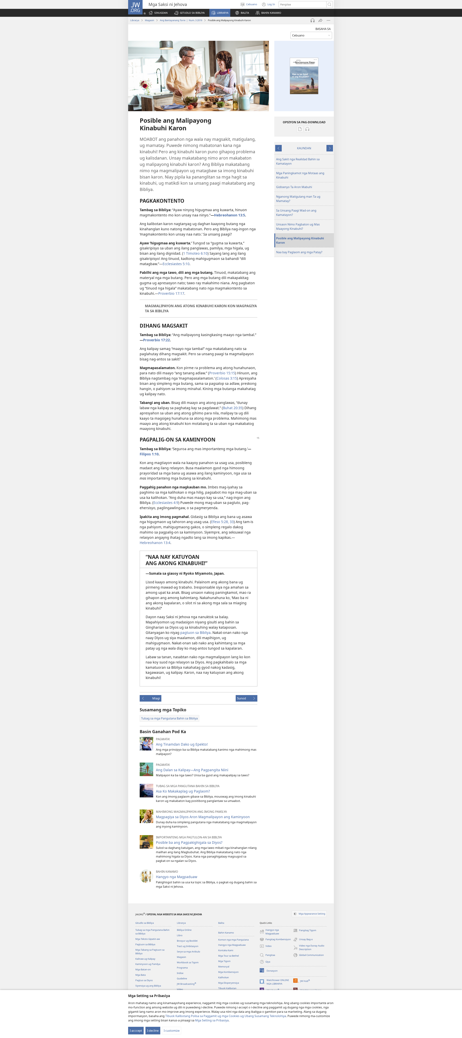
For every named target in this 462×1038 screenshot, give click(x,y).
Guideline (182, 978)
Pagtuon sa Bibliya (145, 944)
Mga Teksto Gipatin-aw (147, 939)
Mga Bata (140, 974)
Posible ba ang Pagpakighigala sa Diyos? (189, 842)
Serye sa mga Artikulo (188, 951)
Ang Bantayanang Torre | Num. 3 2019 (181, 20)
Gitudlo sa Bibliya (144, 922)
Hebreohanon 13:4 (155, 542)
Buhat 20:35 (232, 407)
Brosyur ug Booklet (187, 940)
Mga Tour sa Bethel (228, 955)
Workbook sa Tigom (188, 962)
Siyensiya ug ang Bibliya (148, 985)
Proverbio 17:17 (171, 293)
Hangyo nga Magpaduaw (176, 876)
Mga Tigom (224, 961)
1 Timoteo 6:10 (195, 253)
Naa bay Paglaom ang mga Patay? (299, 252)
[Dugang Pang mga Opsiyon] (328, 20)
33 (231, 521)
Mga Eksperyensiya (228, 982)
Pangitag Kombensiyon (275, 940)
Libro (179, 935)
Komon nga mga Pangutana (233, 939)
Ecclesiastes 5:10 (176, 263)
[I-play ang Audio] (312, 20)
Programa (182, 967)
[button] (189, 13)
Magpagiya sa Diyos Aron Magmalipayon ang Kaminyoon (203, 816)
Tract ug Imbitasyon (187, 946)
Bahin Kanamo (226, 932)
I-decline (153, 1031)
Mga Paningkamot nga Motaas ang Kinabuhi (300, 175)
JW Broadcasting (186, 983)
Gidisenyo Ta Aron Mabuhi (294, 187)
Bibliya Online (184, 930)
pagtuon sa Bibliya (195, 632)
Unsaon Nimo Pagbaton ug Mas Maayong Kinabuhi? (298, 226)
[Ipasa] (320, 20)
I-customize (172, 1031)
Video (180, 989)
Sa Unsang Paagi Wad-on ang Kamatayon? (296, 212)
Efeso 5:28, (220, 521)
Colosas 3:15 (227, 378)
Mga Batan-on (143, 969)
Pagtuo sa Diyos (144, 980)
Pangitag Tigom (304, 931)
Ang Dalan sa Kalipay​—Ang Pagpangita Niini (192, 769)
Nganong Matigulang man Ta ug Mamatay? (298, 199)
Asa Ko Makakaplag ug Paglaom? (183, 791)
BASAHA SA (323, 29)
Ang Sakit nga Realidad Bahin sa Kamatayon (298, 161)
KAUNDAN (304, 148)
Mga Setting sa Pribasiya (212, 1020)
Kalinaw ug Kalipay (145, 958)
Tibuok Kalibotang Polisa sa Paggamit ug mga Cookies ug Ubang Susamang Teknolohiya (225, 1016)
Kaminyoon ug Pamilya (147, 964)
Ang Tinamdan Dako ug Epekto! (182, 744)
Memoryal (223, 966)
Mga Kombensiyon (228, 972)
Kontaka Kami (225, 950)
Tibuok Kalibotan (227, 988)
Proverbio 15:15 (222, 373)
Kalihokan (223, 977)
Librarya (134, 20)
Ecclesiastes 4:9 (165, 502)
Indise (180, 973)
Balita (221, 922)
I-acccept (136, 1031)
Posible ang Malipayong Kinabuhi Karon (300, 240)
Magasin (149, 20)
